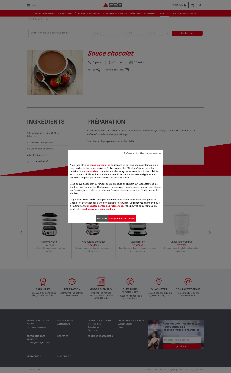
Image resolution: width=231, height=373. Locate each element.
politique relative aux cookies (98, 209)
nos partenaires (101, 164)
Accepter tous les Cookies (122, 218)
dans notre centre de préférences (104, 205)
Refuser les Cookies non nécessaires (142, 153)
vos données (91, 171)
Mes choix (102, 218)
